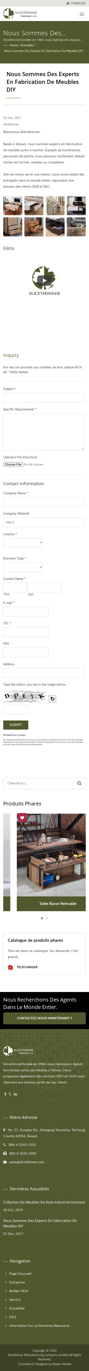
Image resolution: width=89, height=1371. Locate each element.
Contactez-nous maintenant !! (44, 1018)
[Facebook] (5, 1094)
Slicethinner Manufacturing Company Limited (38, 1355)
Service (14, 1299)
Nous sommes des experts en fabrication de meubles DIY (43, 51)
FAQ (12, 1317)
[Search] (79, 783)
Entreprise (17, 1282)
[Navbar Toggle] (81, 14)
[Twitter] (10, 1094)
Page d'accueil (20, 1273)
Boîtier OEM (18, 1291)
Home (14, 45)
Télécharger (27, 967)
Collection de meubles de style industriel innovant (44, 1202)
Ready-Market (61, 1364)
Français (78, 3)
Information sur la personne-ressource (39, 1325)
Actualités (27, 45)
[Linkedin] (15, 1094)
